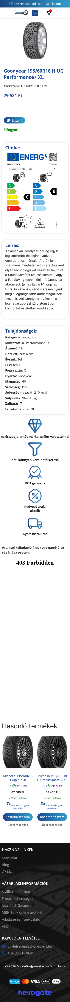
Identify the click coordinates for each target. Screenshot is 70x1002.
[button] (35, 13)
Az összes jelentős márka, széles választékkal (35, 436)
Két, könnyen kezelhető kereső (35, 460)
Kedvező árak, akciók (35, 508)
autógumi (29, 337)
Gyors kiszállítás (35, 534)
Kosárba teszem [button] (18, 817)
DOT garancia (35, 483)
